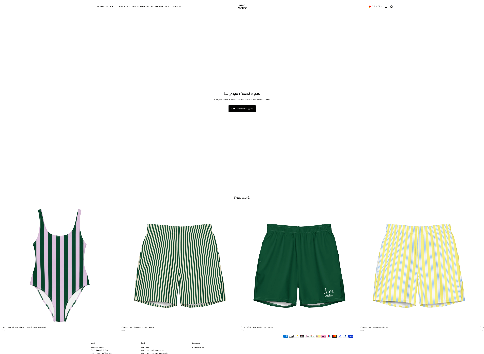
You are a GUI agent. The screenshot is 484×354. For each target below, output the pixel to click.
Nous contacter (198, 347)
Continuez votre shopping (242, 109)
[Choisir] (115, 321)
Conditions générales (99, 350)
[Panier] (391, 6)
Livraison (145, 347)
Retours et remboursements (152, 350)
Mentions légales (97, 347)
